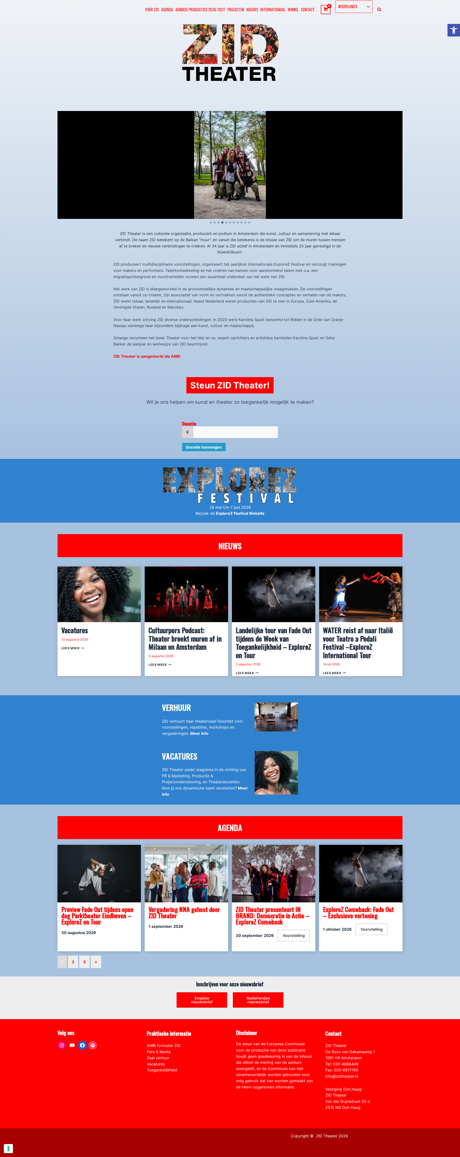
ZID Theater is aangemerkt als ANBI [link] (146, 356)
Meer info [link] (199, 733)
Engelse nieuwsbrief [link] (202, 1000)
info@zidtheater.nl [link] (341, 1076)
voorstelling (294, 935)
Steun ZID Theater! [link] (230, 385)
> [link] (96, 961)
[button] (211, 222)
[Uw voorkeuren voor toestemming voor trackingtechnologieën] (8, 1148)
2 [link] (73, 961)
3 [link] (84, 961)
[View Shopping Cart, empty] (326, 9)
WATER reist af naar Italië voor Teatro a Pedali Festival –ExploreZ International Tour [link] (358, 642)
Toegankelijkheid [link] (162, 1070)
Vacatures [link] (74, 630)
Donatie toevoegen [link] (204, 447)
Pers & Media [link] (159, 1051)
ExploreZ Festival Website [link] (240, 513)
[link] (454, 30)
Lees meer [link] (72, 648)
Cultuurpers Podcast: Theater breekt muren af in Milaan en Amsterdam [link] (185, 638)
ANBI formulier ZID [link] (164, 1045)
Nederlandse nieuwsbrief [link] (258, 1000)
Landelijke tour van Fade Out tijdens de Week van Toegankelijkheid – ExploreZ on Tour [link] (273, 642)
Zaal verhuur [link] (158, 1057)
